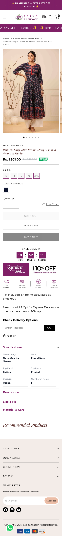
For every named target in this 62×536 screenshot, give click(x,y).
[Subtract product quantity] (6, 205)
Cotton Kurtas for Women (26, 38)
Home (6, 38)
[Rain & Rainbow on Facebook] (5, 509)
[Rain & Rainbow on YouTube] (18, 509)
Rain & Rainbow (31, 525)
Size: (7, 169)
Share (11, 336)
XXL (36, 175)
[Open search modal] (50, 16)
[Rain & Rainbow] (26, 17)
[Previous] (5, 5)
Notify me (31, 225)
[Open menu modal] (4, 16)
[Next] (57, 5)
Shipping (27, 294)
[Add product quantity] (16, 205)
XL (29, 175)
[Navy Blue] (6, 190)
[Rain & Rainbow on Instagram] (12, 509)
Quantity (8, 198)
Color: (13, 183)
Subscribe (51, 500)
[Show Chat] (10, 528)
